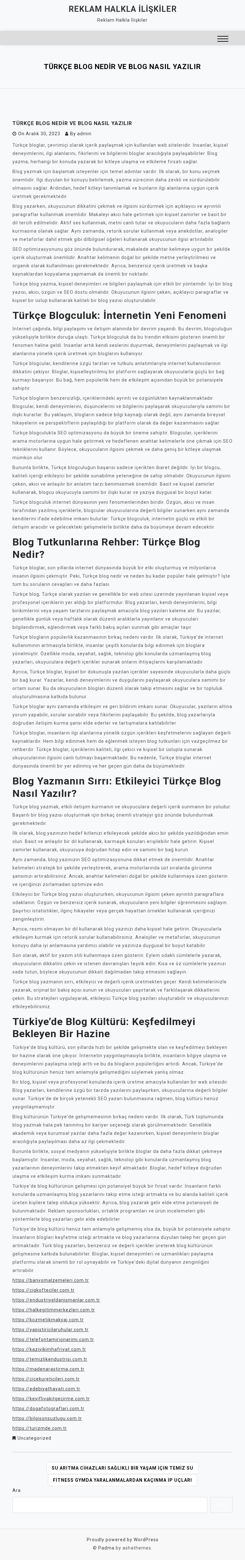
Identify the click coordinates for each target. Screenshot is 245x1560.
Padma (106, 1547)
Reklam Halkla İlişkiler (123, 9)
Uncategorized (34, 1438)
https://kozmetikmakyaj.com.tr (48, 1319)
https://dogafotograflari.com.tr (48, 1408)
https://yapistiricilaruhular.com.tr (50, 1329)
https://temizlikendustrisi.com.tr (49, 1359)
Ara (16, 1490)
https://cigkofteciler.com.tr (43, 1290)
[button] (222, 39)
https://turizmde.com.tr (39, 1428)
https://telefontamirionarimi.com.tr (53, 1339)
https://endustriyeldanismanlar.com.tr (56, 1300)
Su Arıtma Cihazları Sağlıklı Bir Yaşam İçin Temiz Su (122, 1468)
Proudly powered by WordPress (123, 1539)
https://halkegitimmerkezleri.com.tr (53, 1309)
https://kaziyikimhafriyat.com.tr (49, 1349)
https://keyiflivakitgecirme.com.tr (51, 1398)
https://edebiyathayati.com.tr (46, 1388)
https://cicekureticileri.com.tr (46, 1378)
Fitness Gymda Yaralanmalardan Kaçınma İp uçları (122, 1480)
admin (84, 133)
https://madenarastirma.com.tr (48, 1369)
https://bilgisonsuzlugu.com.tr (47, 1418)
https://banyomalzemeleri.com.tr (50, 1280)
